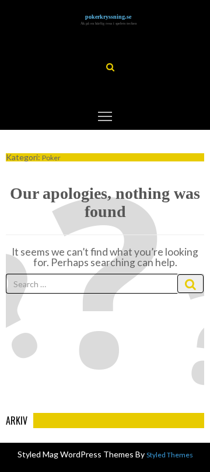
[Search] (190, 283)
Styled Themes (169, 454)
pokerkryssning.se (108, 16)
